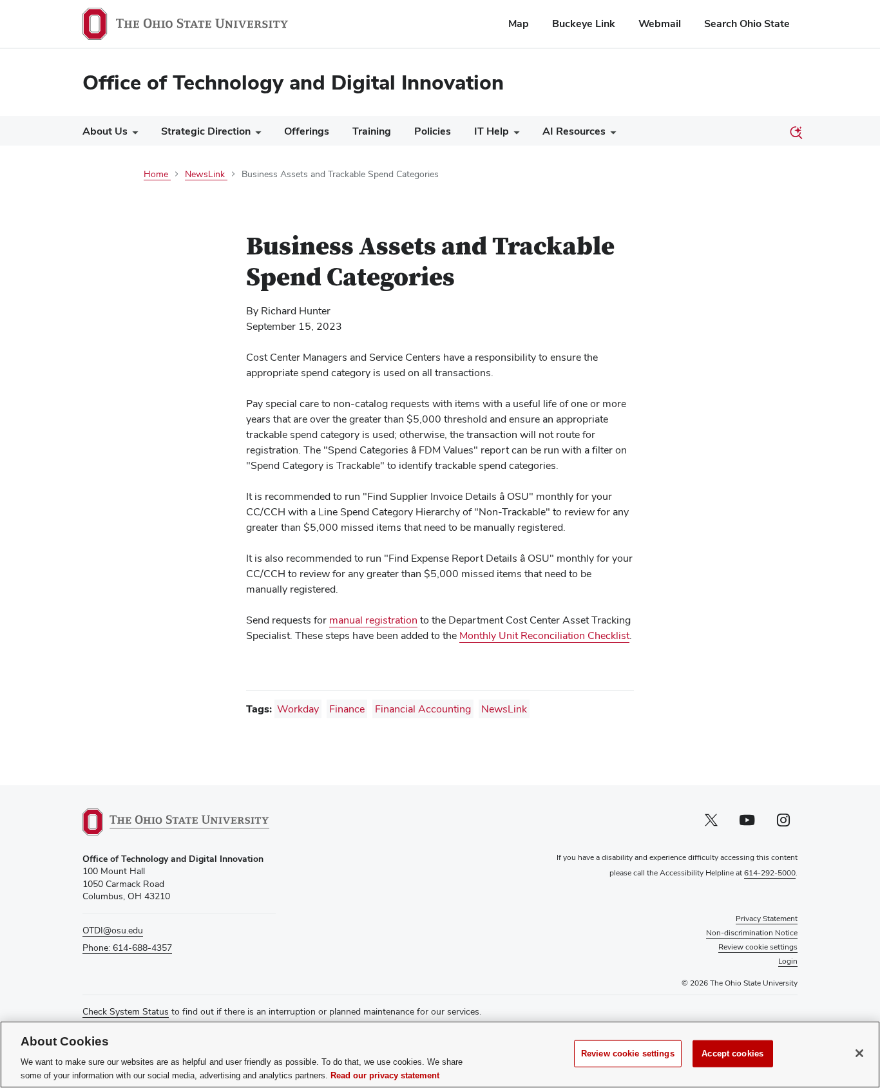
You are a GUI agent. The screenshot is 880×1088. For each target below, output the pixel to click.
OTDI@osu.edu (112, 930)
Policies (432, 131)
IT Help (491, 131)
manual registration (373, 620)
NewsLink (504, 709)
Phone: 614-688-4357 (127, 947)
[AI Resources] (611, 134)
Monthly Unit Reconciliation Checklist (544, 636)
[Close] (859, 1053)
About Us (105, 131)
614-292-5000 (770, 873)
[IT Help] (514, 134)
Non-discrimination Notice (752, 933)
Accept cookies (732, 1053)
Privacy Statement (767, 918)
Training (371, 131)
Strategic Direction (206, 131)
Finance (347, 709)
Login (788, 961)
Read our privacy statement (384, 1075)
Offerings (306, 131)
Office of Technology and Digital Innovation (293, 82)
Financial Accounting (423, 709)
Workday (298, 709)
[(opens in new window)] (175, 822)
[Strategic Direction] (256, 134)
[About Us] (133, 134)
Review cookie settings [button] (758, 947)
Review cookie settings (627, 1053)
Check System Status (125, 1011)
